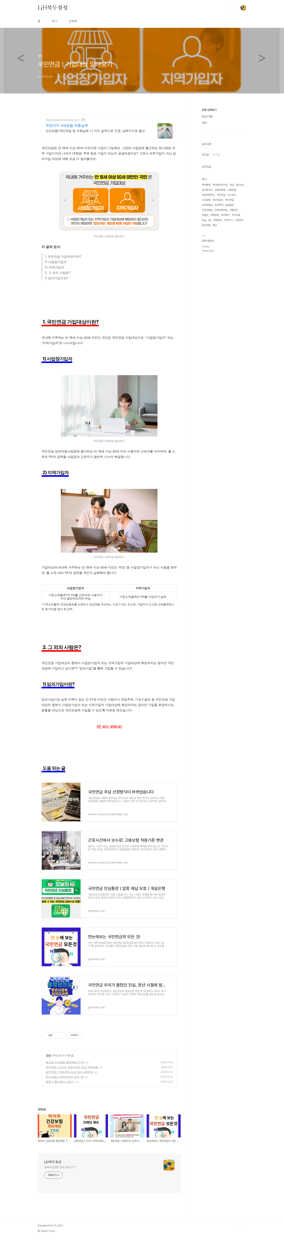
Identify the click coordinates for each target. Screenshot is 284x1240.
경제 (48, 1055)
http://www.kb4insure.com (62, 119)
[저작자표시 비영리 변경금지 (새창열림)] (87, 1035)
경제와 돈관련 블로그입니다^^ (60, 1167)
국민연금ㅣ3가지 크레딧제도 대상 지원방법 (72, 1067)
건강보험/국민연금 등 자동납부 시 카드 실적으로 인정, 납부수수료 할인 (95, 131)
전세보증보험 (221, 210)
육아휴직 (225, 215)
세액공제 (214, 215)
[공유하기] (56, 1035)
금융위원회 (220, 189)
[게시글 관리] (61, 1035)
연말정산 (234, 210)
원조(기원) (207, 116)
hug (204, 220)
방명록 (73, 21)
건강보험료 (207, 210)
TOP (243, 1227)
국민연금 (221, 194)
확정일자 (217, 220)
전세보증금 (207, 205)
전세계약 (219, 205)
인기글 (216, 154)
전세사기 (228, 220)
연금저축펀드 (208, 194)
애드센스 (240, 184)
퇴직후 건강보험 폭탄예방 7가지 (65, 1062)
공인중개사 (207, 189)
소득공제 (206, 199)
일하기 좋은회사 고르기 (60, 1081)
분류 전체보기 (209, 109)
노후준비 (239, 220)
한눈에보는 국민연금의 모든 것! (65, 1076)
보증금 (205, 215)
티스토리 (231, 194)
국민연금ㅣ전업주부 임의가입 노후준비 (69, 1072)
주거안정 (236, 215)
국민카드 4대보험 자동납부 (67, 125)
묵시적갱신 (218, 199)
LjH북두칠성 (53, 7)
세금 (232, 184)
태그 (54, 21)
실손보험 (206, 225)
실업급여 (229, 205)
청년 (215, 225)
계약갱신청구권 (220, 184)
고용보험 (231, 189)
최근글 (205, 154)
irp (209, 220)
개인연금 (229, 199)
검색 (234, 8)
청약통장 (206, 184)
